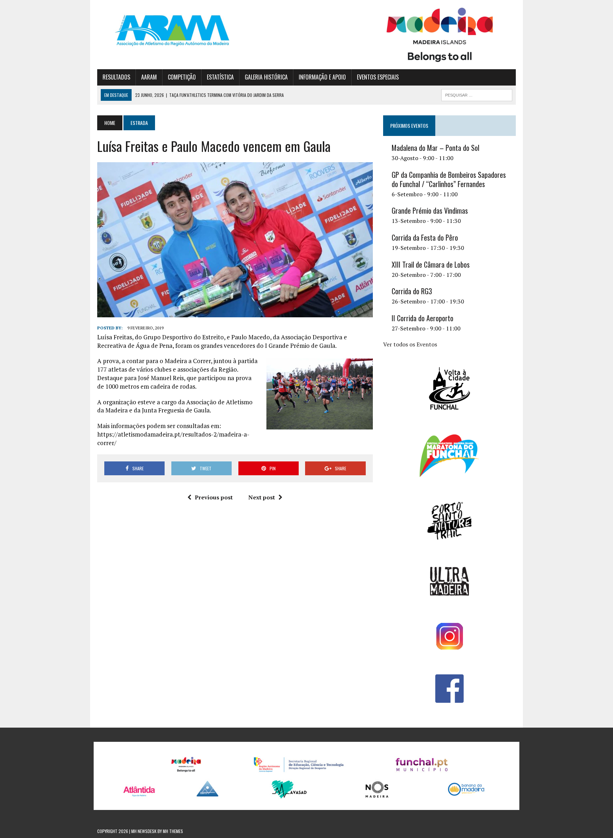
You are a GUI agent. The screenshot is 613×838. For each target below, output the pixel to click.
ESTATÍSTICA (220, 77)
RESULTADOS (116, 77)
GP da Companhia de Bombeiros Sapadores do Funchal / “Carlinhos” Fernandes (449, 179)
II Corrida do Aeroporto (422, 318)
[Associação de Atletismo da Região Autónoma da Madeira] (163, 30)
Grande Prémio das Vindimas (430, 210)
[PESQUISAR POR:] (476, 94)
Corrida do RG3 (412, 291)
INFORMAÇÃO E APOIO (322, 77)
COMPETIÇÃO (182, 77)
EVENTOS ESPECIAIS (378, 77)
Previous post (214, 497)
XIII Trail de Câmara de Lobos (431, 264)
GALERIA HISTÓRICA (266, 77)
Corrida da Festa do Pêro (425, 237)
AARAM (149, 77)
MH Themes (173, 831)
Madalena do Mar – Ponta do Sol (435, 147)
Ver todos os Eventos (410, 344)
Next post (261, 497)
